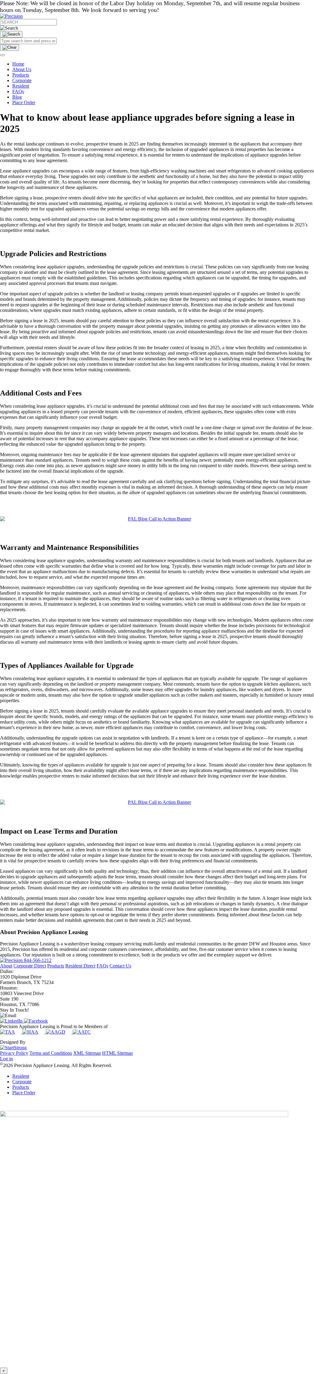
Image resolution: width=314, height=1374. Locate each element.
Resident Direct (80, 965)
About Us (21, 69)
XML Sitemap (87, 1053)
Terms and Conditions (50, 1053)
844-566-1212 (38, 960)
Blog (17, 97)
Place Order (23, 102)
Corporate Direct (29, 965)
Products (20, 75)
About (6, 965)
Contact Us (120, 965)
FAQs (18, 91)
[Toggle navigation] (2, 55)
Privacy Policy (14, 1053)
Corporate (22, 80)
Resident (20, 86)
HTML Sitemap (117, 1053)
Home (18, 63)
